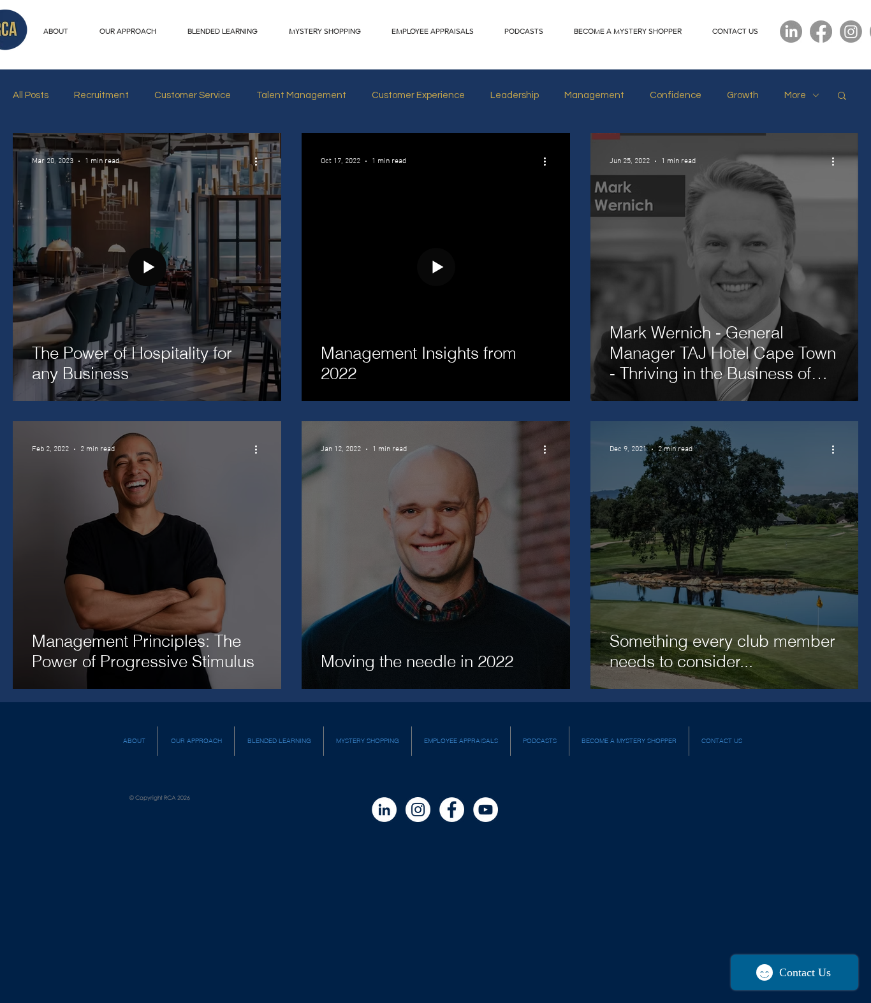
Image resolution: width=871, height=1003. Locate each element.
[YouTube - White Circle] (485, 809)
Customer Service (192, 95)
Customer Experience (418, 95)
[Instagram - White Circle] (418, 809)
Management (594, 95)
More (795, 95)
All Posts (30, 95)
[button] (842, 96)
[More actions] (260, 161)
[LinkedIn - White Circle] (384, 809)
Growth (743, 95)
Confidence (675, 95)
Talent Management (301, 95)
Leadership (514, 95)
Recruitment (101, 95)
